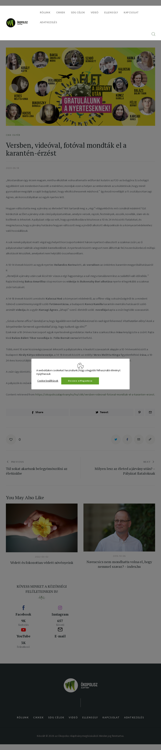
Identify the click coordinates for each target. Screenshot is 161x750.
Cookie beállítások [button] (47, 381)
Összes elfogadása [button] (80, 381)
